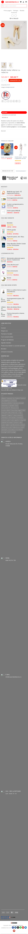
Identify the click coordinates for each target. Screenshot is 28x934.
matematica (4, 417)
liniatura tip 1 (15, 412)
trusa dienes (12, 429)
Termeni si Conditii (6, 334)
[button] (2, 2)
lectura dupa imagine (16, 410)
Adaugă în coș (15, 80)
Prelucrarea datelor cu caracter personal (13, 346)
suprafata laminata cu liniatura (17, 425)
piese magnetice (15, 420)
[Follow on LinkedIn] (25, 927)
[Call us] (20, 927)
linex (24, 410)
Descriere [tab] (4, 112)
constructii (13, 400)
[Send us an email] (18, 927)
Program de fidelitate (7, 340)
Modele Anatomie (10, 87)
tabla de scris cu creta (7, 427)
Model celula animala (6, 157)
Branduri (3, 349)
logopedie (4, 415)
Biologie (15, 10)
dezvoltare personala (18, 403)
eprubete (12, 405)
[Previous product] (15, 15)
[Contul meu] (23, 2)
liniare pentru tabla (6, 412)
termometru (4, 429)
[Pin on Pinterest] (14, 101)
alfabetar (4, 398)
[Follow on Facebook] (13, 927)
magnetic (10, 415)
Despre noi (4, 331)
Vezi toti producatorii (21, 171)
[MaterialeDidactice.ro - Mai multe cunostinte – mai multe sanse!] (12, 2)
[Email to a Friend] (11, 101)
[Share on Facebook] (5, 101)
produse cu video (18, 422)
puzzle (3, 425)
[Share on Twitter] (8, 101)
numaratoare (20, 417)
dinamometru (5, 405)
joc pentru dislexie (6, 410)
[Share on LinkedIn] (16, 101)
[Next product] (12, 15)
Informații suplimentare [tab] (9, 115)
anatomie (9, 398)
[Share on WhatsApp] (2, 101)
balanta (18, 398)
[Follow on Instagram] (15, 927)
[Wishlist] (21, 2)
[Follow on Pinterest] (23, 927)
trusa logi (4, 432)
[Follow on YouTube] (14, 931)
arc (14, 398)
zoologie (13, 432)
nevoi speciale (12, 417)
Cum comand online (7, 337)
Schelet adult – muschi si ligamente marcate (21, 157)
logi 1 (20, 412)
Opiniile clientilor (6, 343)
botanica (23, 398)
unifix (8, 432)
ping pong (23, 420)
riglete (7, 425)
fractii (16, 405)
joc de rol (16, 407)
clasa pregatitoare (6, 400)
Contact (3, 328)
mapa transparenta (17, 415)
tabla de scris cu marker (18, 427)
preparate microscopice (7, 422)
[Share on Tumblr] (19, 101)
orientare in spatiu (6, 420)
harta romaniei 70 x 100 (7, 407)
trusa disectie (19, 429)
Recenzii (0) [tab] (5, 117)
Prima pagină (8, 10)
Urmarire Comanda (7, 352)
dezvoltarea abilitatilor (7, 403)
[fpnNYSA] (5, 95)
